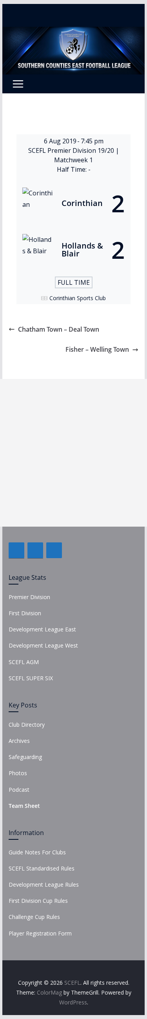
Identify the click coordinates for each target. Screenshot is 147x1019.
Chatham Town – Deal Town (58, 329)
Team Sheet (24, 805)
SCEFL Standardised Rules (41, 868)
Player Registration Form (40, 933)
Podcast (19, 789)
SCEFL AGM (24, 662)
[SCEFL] (73, 32)
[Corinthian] (73, 203)
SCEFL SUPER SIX (31, 678)
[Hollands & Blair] (73, 249)
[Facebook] (16, 550)
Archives (19, 740)
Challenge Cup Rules (34, 917)
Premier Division (29, 597)
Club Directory (27, 724)
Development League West (43, 645)
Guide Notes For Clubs (37, 852)
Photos (18, 773)
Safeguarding (25, 757)
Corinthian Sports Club (77, 298)
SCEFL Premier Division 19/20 (72, 150)
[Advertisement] (73, 453)
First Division (25, 613)
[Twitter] (35, 550)
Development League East (42, 629)
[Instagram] (54, 550)
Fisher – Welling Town (97, 349)
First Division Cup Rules (38, 900)
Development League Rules (44, 884)
